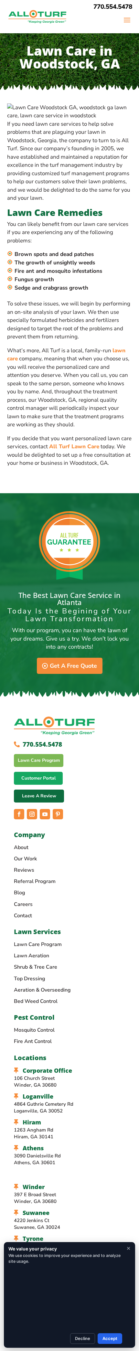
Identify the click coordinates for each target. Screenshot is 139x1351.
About (21, 847)
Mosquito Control (34, 1030)
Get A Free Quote (73, 666)
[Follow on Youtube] (45, 814)
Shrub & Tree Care (35, 967)
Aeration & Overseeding (42, 990)
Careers (23, 904)
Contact (23, 915)
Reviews (24, 870)
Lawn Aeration (31, 955)
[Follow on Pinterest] (58, 814)
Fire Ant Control (33, 1041)
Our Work (25, 858)
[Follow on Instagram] (32, 814)
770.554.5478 (112, 7)
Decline (82, 1338)
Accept (109, 1338)
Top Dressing (29, 978)
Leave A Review (39, 796)
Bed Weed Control (36, 1001)
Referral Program (35, 881)
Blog (19, 892)
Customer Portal (38, 778)
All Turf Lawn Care (74, 446)
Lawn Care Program (39, 760)
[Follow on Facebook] (19, 814)
